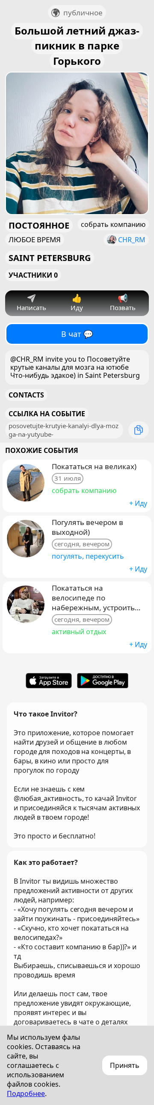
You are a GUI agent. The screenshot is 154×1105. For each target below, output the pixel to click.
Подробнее (26, 1093)
